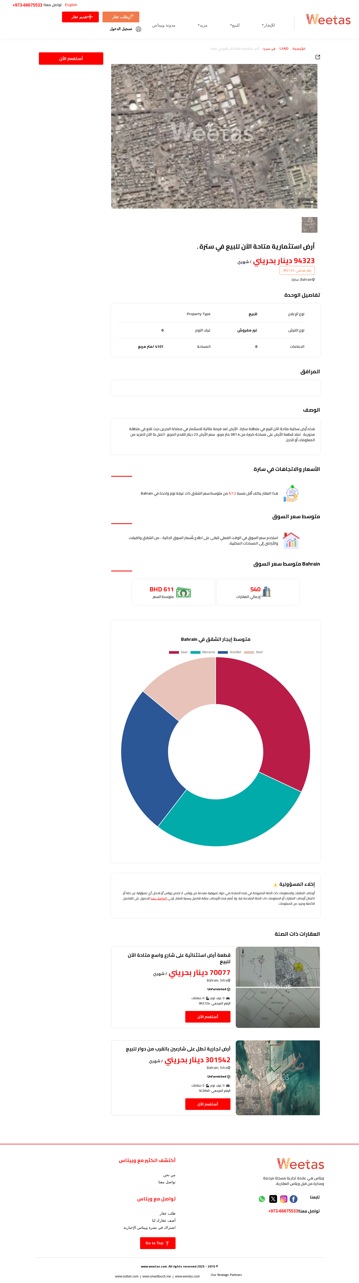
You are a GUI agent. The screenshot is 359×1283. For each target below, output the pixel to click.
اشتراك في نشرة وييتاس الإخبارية (150, 1227)
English (71, 5)
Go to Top (155, 1243)
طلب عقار (120, 17)
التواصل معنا (159, 898)
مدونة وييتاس (164, 25)
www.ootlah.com (127, 1276)
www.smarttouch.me (156, 1276)
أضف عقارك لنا (164, 1220)
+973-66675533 (27, 5)
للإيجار (269, 25)
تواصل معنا (167, 1182)
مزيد (204, 25)
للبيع (236, 25)
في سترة (269, 49)
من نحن (169, 1175)
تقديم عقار (79, 17)
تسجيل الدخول (121, 29)
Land (284, 49)
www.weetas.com (187, 1276)
